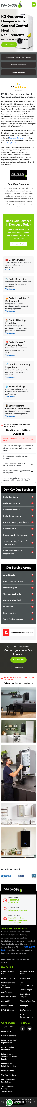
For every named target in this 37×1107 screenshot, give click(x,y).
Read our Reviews (8, 996)
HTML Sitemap (7, 1010)
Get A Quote (9, 44)
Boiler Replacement (12, 516)
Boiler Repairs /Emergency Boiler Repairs (9, 1056)
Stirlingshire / (13, 40)
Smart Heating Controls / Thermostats (15, 543)
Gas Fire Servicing (8, 1075)
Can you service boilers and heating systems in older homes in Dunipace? (16, 479)
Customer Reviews (16, 138)
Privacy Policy (7, 1005)
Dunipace (24, 40)
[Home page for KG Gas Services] (12, 889)
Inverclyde (8, 606)
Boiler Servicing (18, 72)
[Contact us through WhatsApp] (16, 1102)
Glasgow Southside (12, 594)
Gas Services (6, 992)
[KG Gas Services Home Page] (11, 4)
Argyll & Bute (9, 575)
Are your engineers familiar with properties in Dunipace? (15, 464)
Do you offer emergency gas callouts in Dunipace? (16, 472)
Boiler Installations (18, 65)
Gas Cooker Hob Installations (8, 1080)
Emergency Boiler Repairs (15, 535)
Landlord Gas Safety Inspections (12, 552)
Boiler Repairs (9, 528)
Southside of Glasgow (25, 995)
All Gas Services (7, 1027)
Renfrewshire (9, 613)
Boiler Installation (11, 509)
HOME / (4, 40)
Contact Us (18, 667)
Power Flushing (7, 1070)
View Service (10, 270)
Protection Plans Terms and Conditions (8, 985)
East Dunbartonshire (13, 581)
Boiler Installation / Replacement (9, 1041)
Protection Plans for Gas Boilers (18, 57)
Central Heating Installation (16, 522)
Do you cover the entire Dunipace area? (15, 439)
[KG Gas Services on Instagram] (29, 1028)
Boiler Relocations (11, 503)
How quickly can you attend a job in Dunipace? (15, 457)
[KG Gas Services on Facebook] (22, 1028)
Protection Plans (8, 978)
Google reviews (13, 143)
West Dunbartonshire (13, 619)
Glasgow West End (12, 600)
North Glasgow (10, 587)
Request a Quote (18, 244)
